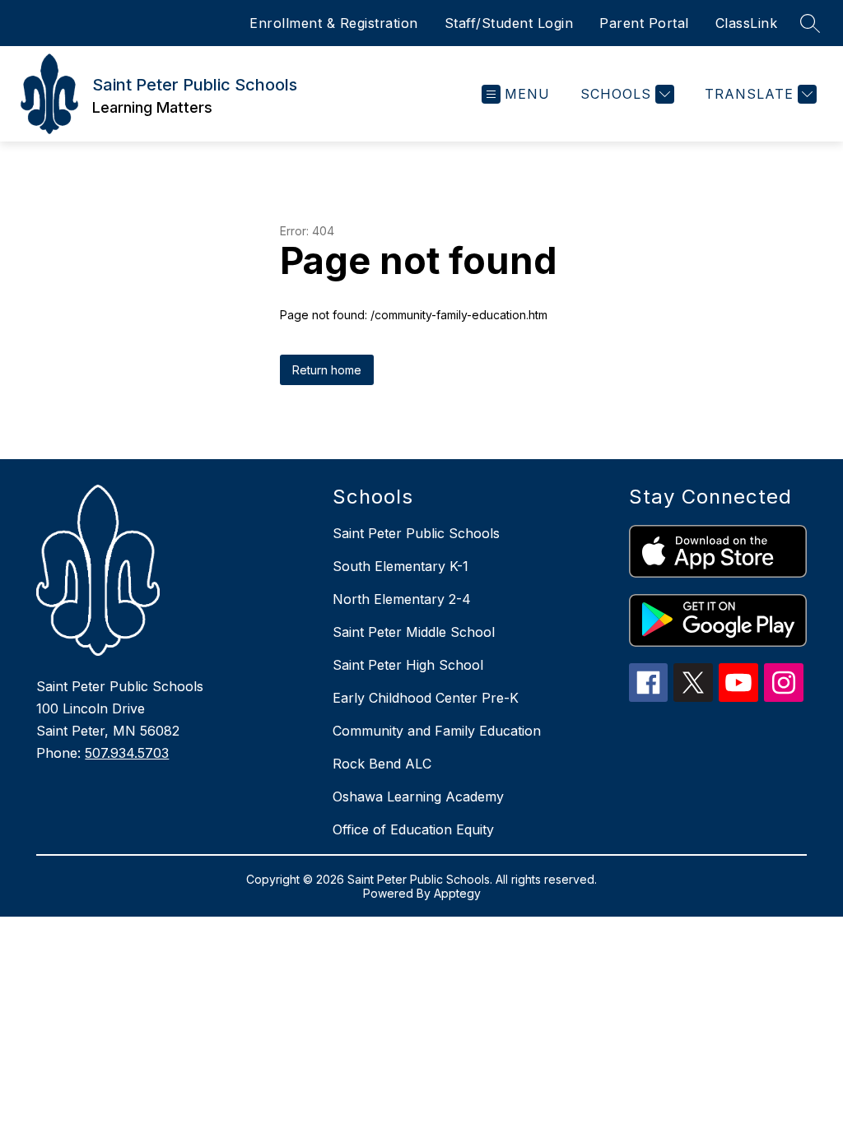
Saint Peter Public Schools (416, 533)
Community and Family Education (437, 730)
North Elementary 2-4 (402, 599)
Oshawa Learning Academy (418, 796)
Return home (326, 370)
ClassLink (746, 23)
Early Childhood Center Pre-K (426, 698)
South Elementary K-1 (400, 566)
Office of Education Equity (413, 829)
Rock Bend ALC (382, 763)
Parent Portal (644, 23)
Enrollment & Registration (333, 23)
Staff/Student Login (509, 23)
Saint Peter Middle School (414, 632)
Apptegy (457, 893)
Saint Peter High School (408, 665)
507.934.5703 (127, 753)
